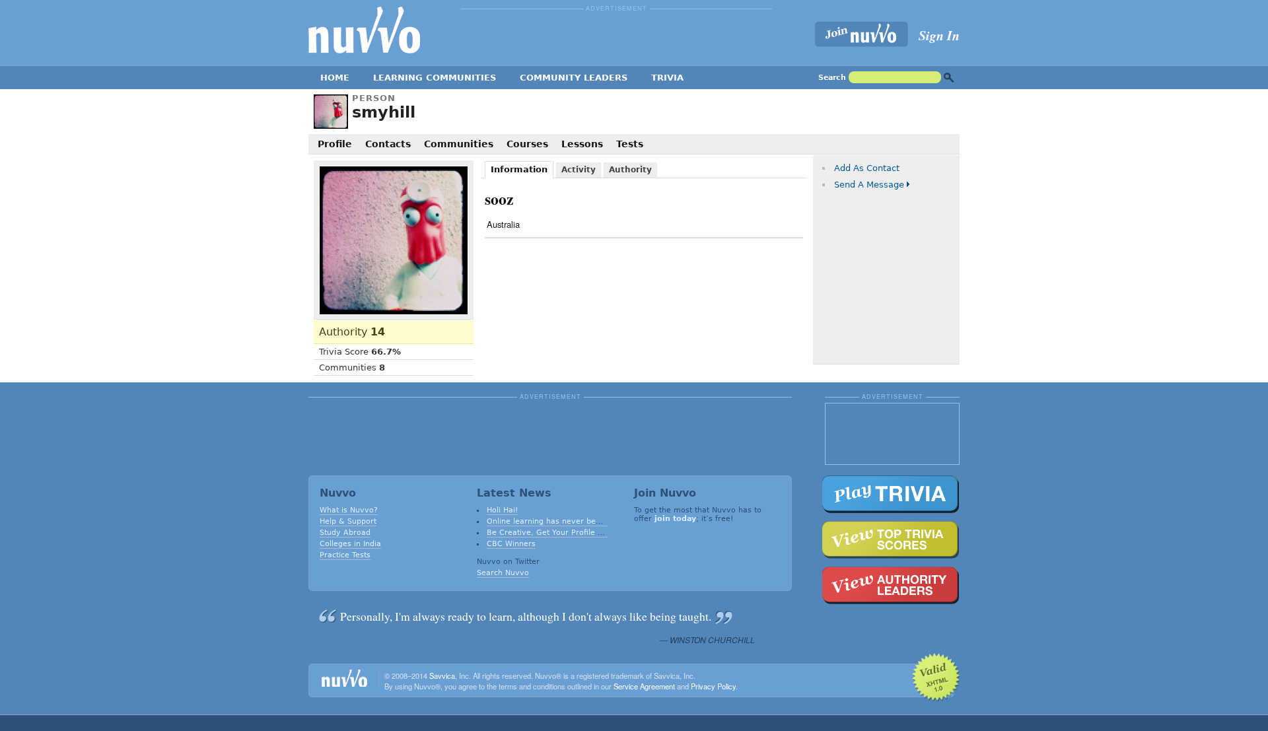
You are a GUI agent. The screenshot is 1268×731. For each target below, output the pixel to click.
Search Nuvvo (503, 573)
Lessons (582, 144)
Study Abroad (345, 532)
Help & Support (348, 521)
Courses (527, 144)
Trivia (667, 78)
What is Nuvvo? (349, 510)
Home (334, 78)
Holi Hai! (502, 510)
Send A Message (869, 185)
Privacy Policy (713, 686)
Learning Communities (434, 78)
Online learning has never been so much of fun (575, 521)
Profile (335, 144)
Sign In (939, 35)
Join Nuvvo (665, 493)
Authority (352, 332)
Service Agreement (644, 686)
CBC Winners (511, 544)
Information (519, 169)
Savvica (442, 675)
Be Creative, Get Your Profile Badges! (557, 532)
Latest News (514, 493)
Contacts (388, 144)
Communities (458, 144)
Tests (629, 144)
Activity (578, 169)
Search (832, 77)
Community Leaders (573, 78)
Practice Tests (345, 555)
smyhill (383, 112)
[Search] (949, 78)
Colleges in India (350, 544)
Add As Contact (866, 168)
